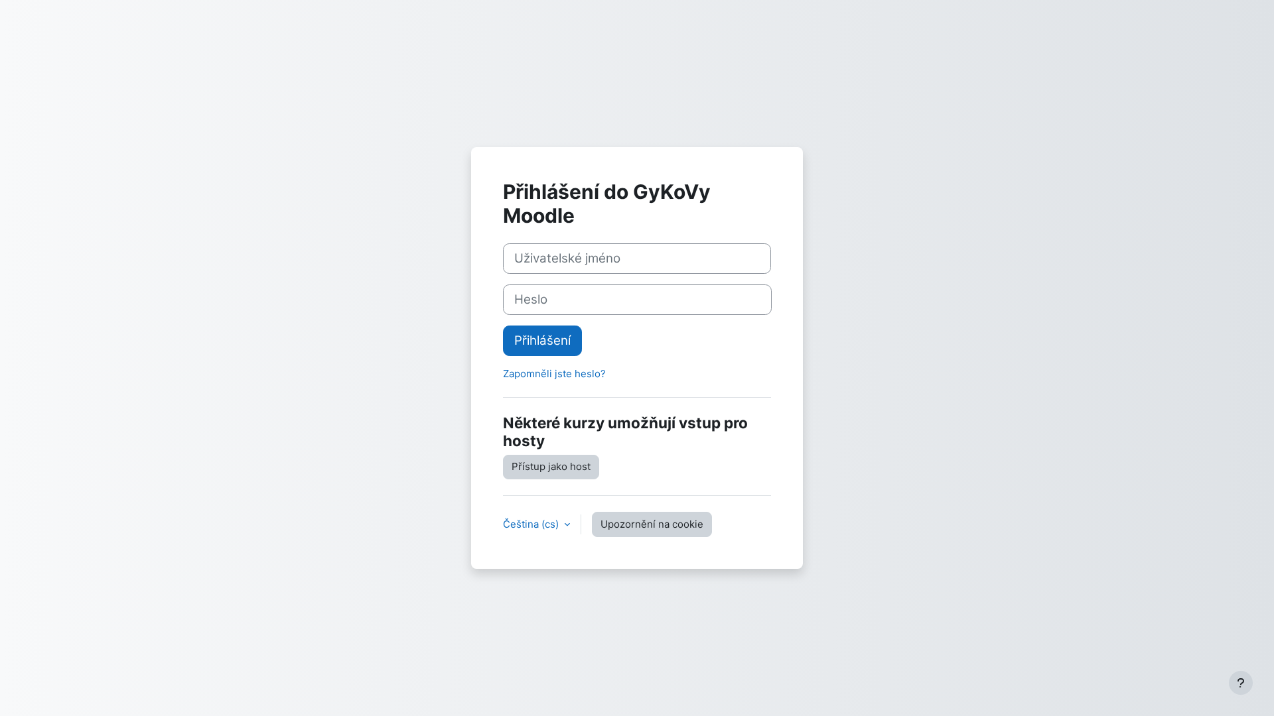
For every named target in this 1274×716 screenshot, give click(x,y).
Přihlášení (542, 340)
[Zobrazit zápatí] (1241, 683)
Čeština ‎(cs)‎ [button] (532, 524)
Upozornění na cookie (652, 524)
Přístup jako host (551, 466)
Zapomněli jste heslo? (554, 373)
